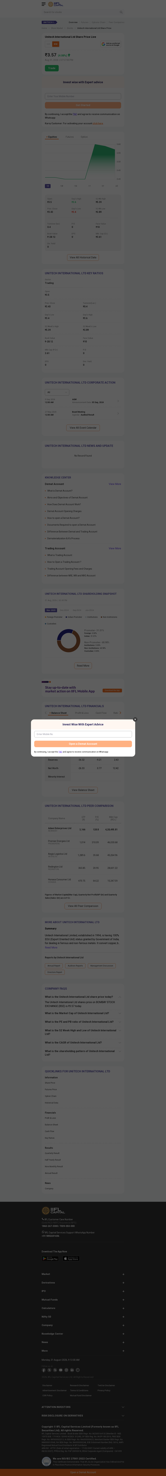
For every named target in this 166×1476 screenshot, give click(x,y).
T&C (60, 752)
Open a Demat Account (83, 743)
